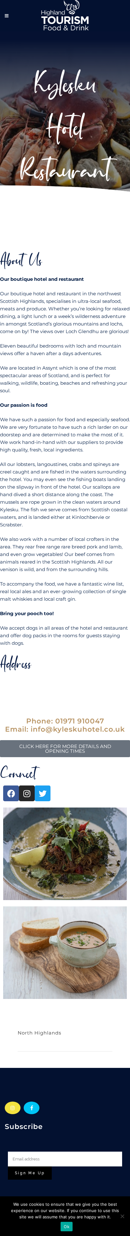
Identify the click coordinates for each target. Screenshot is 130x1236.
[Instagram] (27, 793)
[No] (122, 1216)
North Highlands (39, 1033)
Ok (66, 1226)
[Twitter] (42, 793)
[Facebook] (11, 793)
